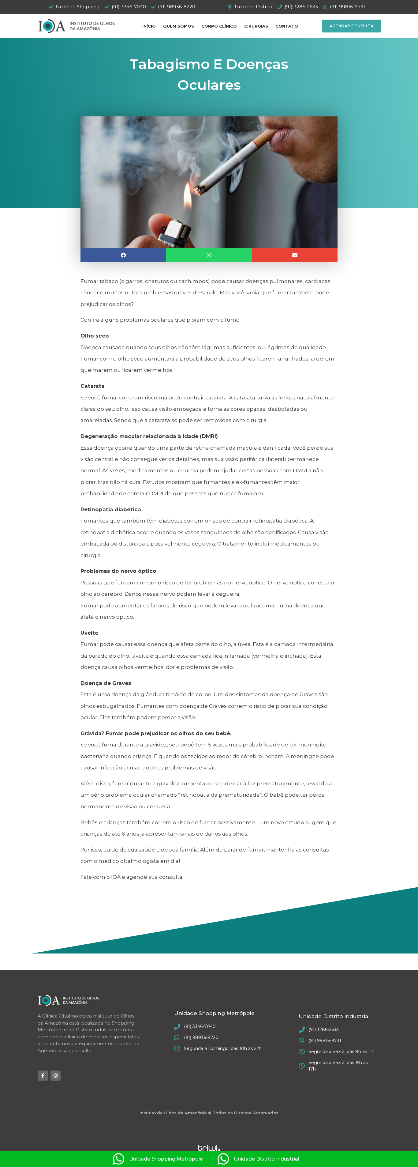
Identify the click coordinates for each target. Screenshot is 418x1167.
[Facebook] (43, 1076)
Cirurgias (256, 26)
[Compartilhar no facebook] (123, 255)
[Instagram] (55, 1076)
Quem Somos (178, 26)
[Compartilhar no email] (295, 255)
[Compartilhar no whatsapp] (209, 255)
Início (149, 26)
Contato (286, 26)
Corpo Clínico (219, 26)
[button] (351, 26)
